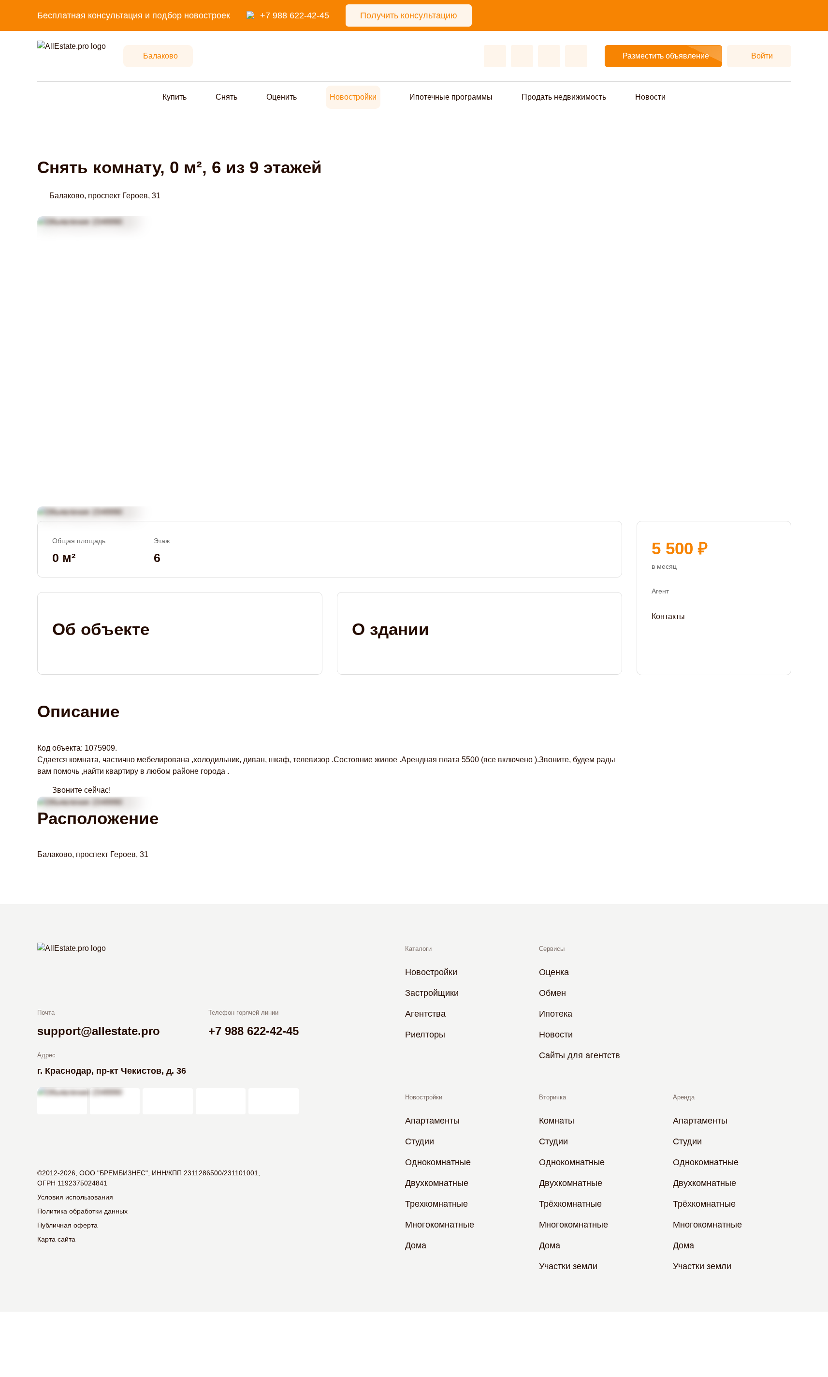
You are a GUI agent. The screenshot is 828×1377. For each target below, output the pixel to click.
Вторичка (552, 1097)
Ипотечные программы (451, 97)
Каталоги (418, 948)
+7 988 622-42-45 (294, 15)
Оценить (281, 97)
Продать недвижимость (564, 97)
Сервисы (552, 948)
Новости (650, 97)
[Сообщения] (549, 56)
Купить (174, 97)
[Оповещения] (576, 56)
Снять (226, 97)
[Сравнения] (522, 56)
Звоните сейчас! (81, 790)
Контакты (668, 616)
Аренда (684, 1097)
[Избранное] (495, 56)
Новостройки (353, 97)
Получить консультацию (408, 15)
